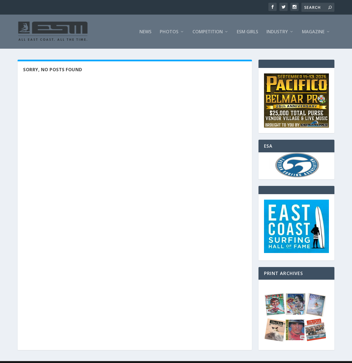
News (145, 32)
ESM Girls (247, 32)
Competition (208, 32)
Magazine (313, 32)
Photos (169, 32)
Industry (277, 32)
